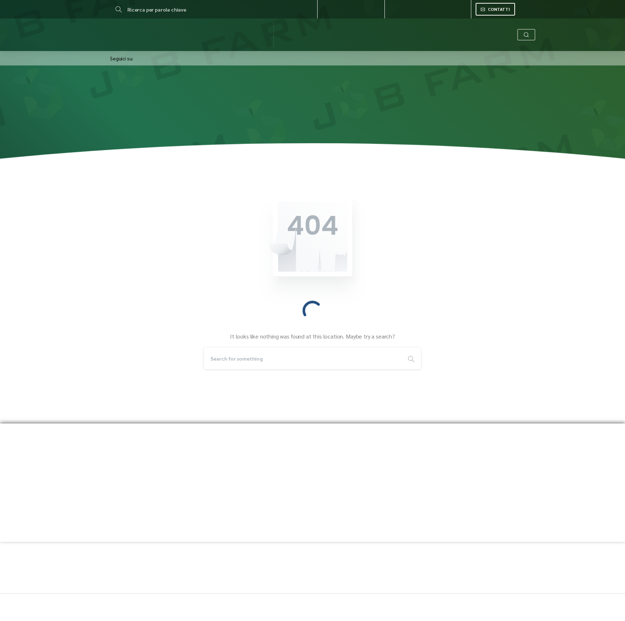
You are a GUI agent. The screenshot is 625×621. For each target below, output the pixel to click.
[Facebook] (141, 51)
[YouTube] (153, 51)
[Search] (118, 9)
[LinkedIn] (165, 51)
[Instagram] (178, 51)
